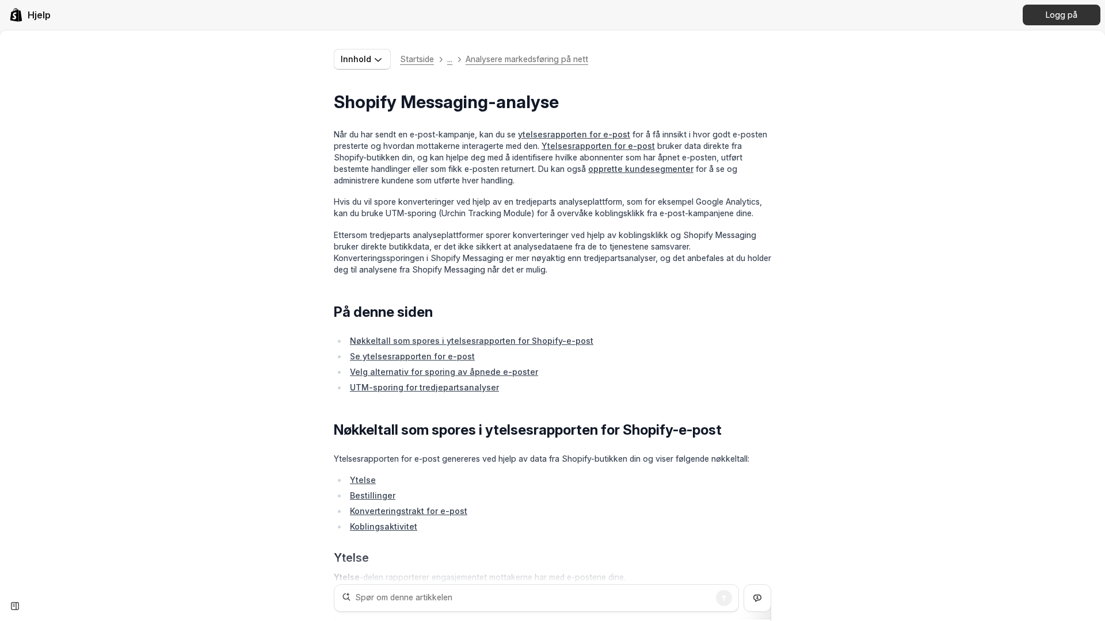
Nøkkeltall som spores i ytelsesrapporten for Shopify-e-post (471, 341)
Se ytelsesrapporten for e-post (412, 356)
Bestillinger (372, 495)
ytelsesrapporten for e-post (574, 134)
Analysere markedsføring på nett (527, 59)
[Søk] (724, 598)
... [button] (449, 59)
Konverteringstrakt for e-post (408, 511)
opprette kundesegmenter (641, 169)
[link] (30, 15)
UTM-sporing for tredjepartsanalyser (424, 387)
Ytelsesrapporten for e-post (598, 146)
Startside (417, 59)
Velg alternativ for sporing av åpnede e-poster (444, 372)
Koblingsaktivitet (383, 526)
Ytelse (363, 480)
